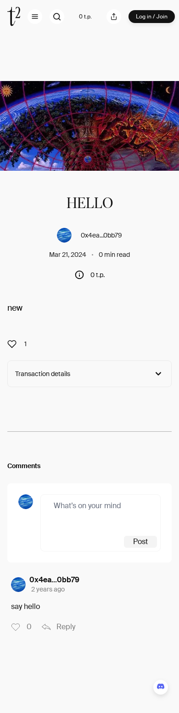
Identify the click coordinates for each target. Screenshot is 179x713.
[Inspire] (14, 343)
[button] (35, 16)
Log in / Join (152, 16)
